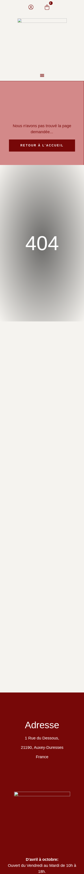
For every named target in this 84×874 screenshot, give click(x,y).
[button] (42, 75)
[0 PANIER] (47, 7)
